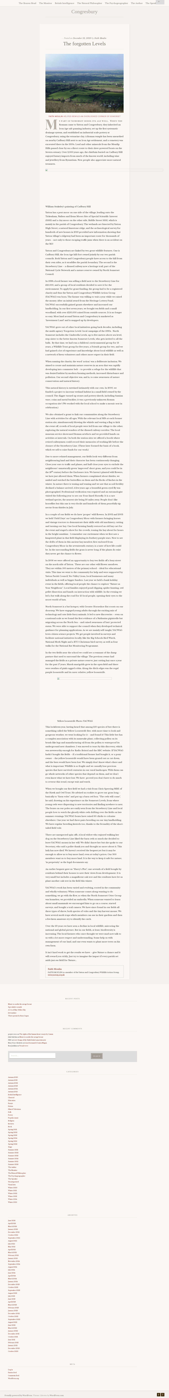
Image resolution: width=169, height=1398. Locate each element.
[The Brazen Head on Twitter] (162, 1395)
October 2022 (13, 1316)
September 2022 (14, 1319)
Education (11, 1100)
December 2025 (14, 1232)
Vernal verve (23, 1046)
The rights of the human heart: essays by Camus (36, 1034)
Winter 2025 (12, 1202)
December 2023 (14, 1284)
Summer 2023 (13, 1156)
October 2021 (13, 1337)
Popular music (13, 1118)
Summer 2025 (13, 1161)
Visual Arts (12, 1185)
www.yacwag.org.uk (56, 975)
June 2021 (11, 1340)
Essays (10, 1103)
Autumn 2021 (12, 1080)
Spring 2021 (12, 1129)
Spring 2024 (12, 1138)
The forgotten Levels (84, 43)
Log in (10, 1370)
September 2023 (14, 1290)
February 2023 (13, 1308)
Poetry (10, 1115)
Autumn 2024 (13, 1089)
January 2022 (13, 1331)
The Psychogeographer (116, 3)
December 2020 (14, 1348)
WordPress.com (57, 1395)
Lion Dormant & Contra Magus (36, 1043)
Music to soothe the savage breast (20, 1004)
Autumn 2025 (13, 1092)
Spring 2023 (12, 1135)
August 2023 (12, 1293)
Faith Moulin (100, 38)
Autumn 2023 (13, 1086)
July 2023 (11, 1296)
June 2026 (11, 1220)
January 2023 (13, 1310)
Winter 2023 (12, 1196)
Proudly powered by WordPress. (19, 1395)
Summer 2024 (13, 1158)
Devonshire (12, 1013)
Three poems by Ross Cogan (18, 1016)
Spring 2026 (12, 1144)
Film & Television (14, 1109)
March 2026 (12, 1226)
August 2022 (12, 1322)
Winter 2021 (12, 1190)
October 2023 (13, 1287)
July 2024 (11, 1270)
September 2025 (14, 1238)
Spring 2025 (12, 1141)
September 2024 (14, 1264)
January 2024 (13, 1281)
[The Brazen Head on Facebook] (158, 1395)
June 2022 (11, 1325)
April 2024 (12, 1276)
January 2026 (13, 1229)
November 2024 (14, 1261)
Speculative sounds (15, 1007)
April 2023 (12, 1302)
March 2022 (12, 1328)
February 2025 (13, 1255)
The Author (137, 3)
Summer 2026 (13, 1164)
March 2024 (12, 1279)
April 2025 (12, 1249)
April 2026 (12, 1223)
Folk (9, 1112)
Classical (11, 1097)
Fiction (10, 1106)
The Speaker (152, 3)
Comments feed (13, 1375)
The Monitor (45, 3)
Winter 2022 (12, 1193)
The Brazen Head (27, 3)
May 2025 (11, 1247)
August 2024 (12, 1267)
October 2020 (13, 1351)
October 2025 (13, 1235)
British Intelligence (64, 3)
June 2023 (11, 1299)
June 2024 (11, 1273)
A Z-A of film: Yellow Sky (17, 1010)
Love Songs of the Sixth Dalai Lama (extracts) (30, 1040)
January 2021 (12, 1345)
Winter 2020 (12, 1188)
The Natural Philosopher (89, 3)
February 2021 (13, 1342)
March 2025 (12, 1252)
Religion (11, 1121)
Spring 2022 (12, 1132)
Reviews (11, 1124)
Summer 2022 (13, 1153)
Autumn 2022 (13, 1083)
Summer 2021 (13, 1150)
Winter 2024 (12, 1199)
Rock (10, 1127)
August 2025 (12, 1241)
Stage (10, 1147)
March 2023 (12, 1305)
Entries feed (12, 1372)
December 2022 (14, 1313)
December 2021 (13, 1334)
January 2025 (13, 1258)
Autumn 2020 (13, 1077)
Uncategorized (13, 1182)
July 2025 (11, 1244)
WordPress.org (13, 1378)
